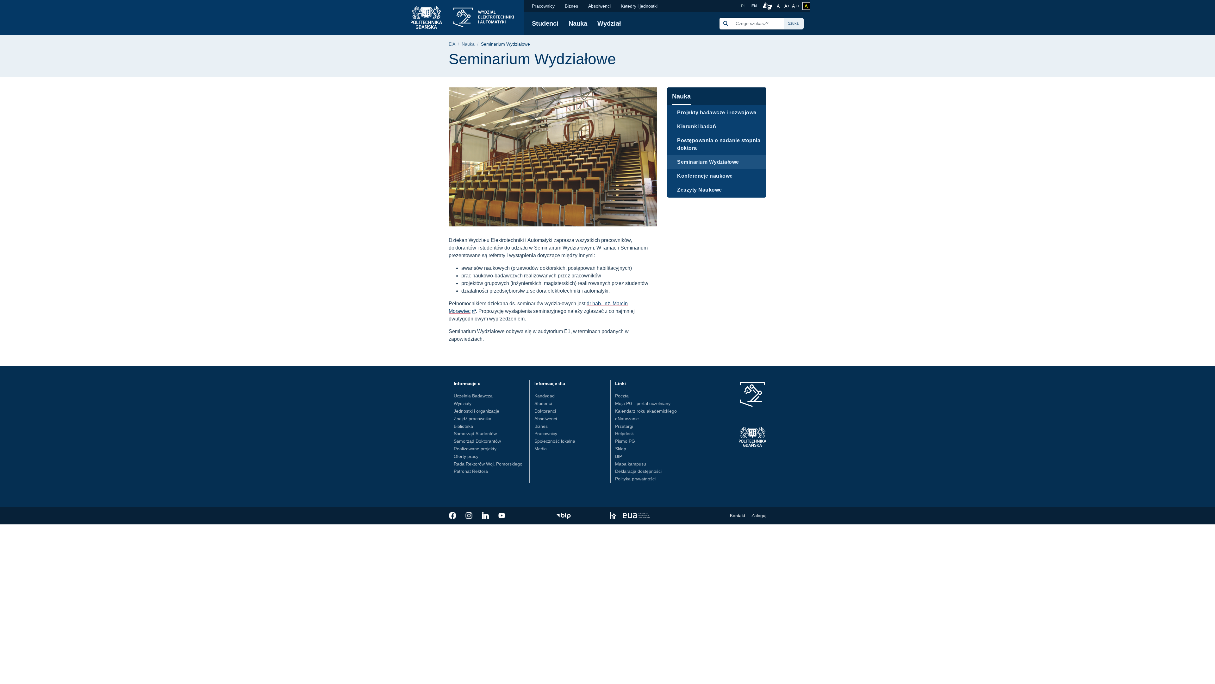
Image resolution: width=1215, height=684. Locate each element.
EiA (452, 44)
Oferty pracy (466, 456)
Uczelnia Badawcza (473, 395)
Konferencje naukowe (705, 176)
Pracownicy (543, 6)
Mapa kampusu (630, 463)
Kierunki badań (696, 126)
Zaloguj (758, 515)
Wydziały (462, 403)
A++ (796, 6)
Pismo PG (625, 441)
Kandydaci (544, 395)
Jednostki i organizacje (476, 411)
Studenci (545, 23)
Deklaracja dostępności (638, 471)
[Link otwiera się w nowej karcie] (452, 515)
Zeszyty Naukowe (699, 190)
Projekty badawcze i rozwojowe (717, 112)
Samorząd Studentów (475, 433)
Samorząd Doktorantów (477, 441)
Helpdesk (624, 433)
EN (754, 6)
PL (743, 6)
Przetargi (624, 426)
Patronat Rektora (471, 471)
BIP (618, 456)
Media (540, 448)
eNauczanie (627, 418)
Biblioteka (463, 426)
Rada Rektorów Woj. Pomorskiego (488, 463)
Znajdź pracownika (472, 418)
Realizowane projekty (475, 448)
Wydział (609, 23)
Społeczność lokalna (554, 441)
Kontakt (737, 515)
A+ (787, 6)
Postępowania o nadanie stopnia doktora (718, 144)
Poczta (622, 395)
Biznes (571, 6)
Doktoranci (545, 411)
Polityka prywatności (635, 478)
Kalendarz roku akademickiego (646, 411)
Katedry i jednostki (639, 6)
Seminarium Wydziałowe (708, 162)
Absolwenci (599, 6)
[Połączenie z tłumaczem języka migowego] (767, 6)
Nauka (578, 23)
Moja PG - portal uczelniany (642, 403)
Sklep (620, 448)
